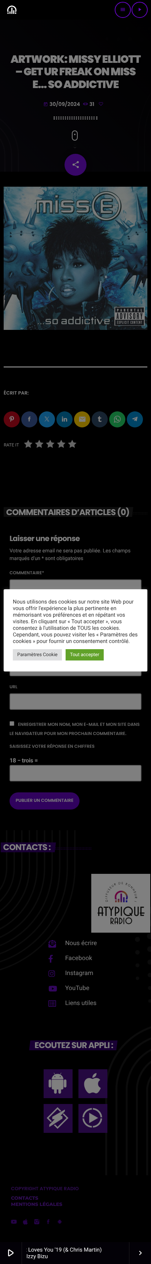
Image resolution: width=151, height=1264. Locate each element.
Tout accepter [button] (84, 655)
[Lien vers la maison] (11, 9)
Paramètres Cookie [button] (37, 655)
